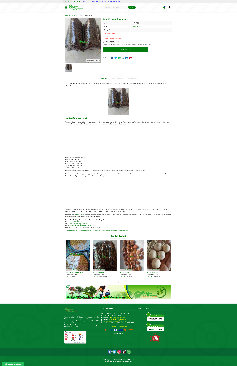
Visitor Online (118, 333)
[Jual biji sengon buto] (105, 255)
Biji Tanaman (135, 30)
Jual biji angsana (125, 273)
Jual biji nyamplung (153, 273)
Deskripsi (104, 78)
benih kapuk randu (73, 230)
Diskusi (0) (132, 78)
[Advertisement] (118, 140)
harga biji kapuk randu (99, 230)
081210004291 (75, 222)
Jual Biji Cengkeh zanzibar (74, 273)
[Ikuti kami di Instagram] (119, 352)
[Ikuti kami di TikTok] (124, 352)
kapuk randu (80, 215)
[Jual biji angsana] (132, 255)
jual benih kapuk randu (111, 230)
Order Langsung (73, 269)
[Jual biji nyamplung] (159, 255)
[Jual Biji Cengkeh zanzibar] (78, 255)
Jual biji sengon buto (99, 273)
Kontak (77, 1)
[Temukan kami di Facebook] (110, 352)
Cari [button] (132, 7)
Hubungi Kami (126, 49)
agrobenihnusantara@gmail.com (80, 226)
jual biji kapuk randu (123, 230)
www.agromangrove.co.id (78, 224)
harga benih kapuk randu (85, 230)
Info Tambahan (118, 78)
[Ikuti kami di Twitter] (114, 352)
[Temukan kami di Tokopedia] (129, 352)
